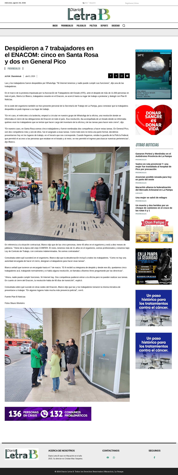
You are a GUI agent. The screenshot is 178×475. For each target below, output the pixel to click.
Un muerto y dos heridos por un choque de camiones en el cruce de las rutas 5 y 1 (153, 208)
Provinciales (14, 68)
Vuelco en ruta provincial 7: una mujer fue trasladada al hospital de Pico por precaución (153, 166)
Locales (138, 193)
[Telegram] (127, 75)
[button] (124, 25)
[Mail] (108, 458)
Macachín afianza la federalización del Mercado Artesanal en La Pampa (154, 188)
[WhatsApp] (121, 75)
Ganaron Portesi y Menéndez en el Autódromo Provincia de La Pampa (153, 155)
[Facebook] (110, 75)
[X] (116, 75)
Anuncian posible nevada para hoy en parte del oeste (153, 178)
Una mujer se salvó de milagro (151, 197)
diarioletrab (16, 76)
